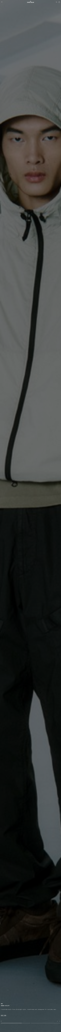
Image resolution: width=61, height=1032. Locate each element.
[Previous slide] (57, 1021)
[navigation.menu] (2, 2)
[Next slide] (60, 1021)
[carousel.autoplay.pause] (1, 1021)
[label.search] (56, 2)
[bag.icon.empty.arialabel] (59, 2)
